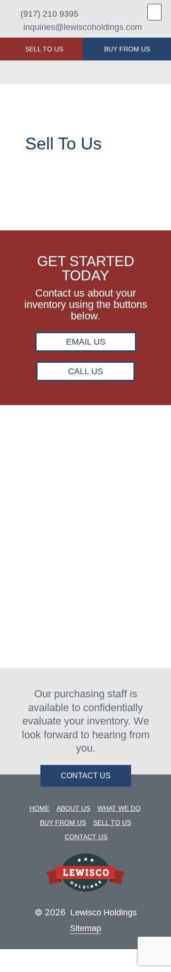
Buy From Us (63, 822)
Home (39, 808)
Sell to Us (112, 822)
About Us (73, 808)
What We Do (119, 808)
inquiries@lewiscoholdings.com (82, 27)
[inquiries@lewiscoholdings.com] (13, 27)
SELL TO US (44, 49)
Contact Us (86, 837)
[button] (154, 12)
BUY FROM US (127, 49)
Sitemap (85, 928)
